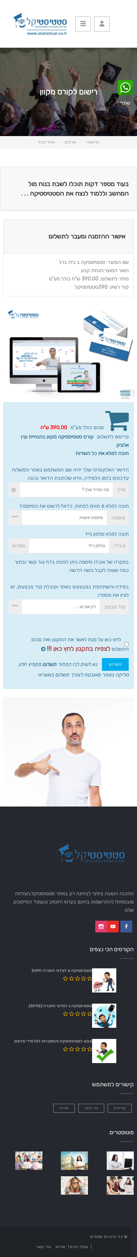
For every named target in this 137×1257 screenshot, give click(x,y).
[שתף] (125, 88)
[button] (102, 24)
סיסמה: (118, 518)
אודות (64, 1108)
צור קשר (91, 1108)
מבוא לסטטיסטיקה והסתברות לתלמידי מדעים (53, 1041)
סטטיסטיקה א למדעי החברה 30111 (61, 970)
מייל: (121, 490)
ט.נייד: (119, 546)
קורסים (70, 142)
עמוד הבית (46, 142)
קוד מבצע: (115, 607)
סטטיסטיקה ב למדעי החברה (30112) (60, 1006)
